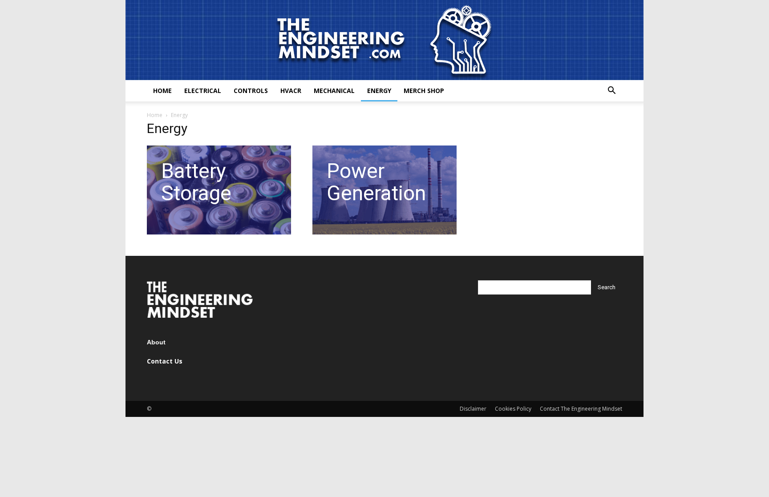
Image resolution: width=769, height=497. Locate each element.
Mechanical (334, 90)
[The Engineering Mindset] (384, 40)
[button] (611, 91)
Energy (379, 90)
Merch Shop (424, 90)
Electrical (202, 90)
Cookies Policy (513, 408)
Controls (251, 90)
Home (162, 90)
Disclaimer (473, 408)
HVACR (290, 90)
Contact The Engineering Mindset (581, 408)
